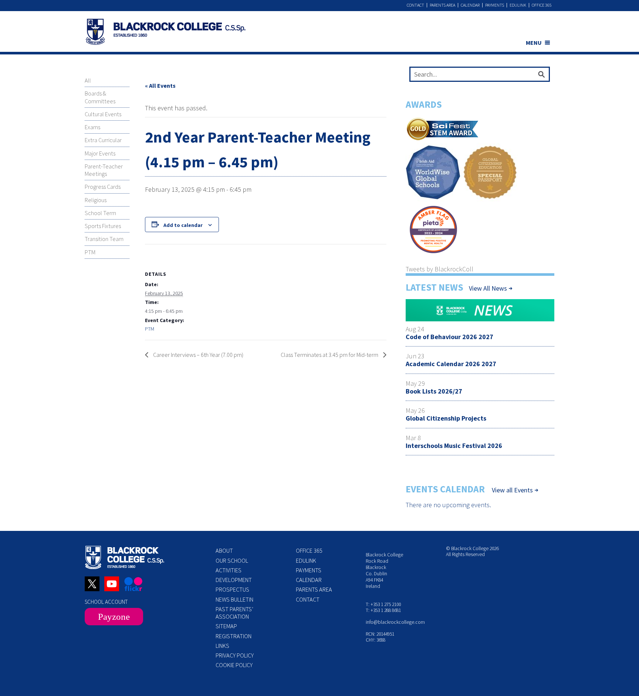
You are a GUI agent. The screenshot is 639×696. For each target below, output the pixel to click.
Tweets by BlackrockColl (439, 269)
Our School (232, 560)
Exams (92, 127)
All (88, 80)
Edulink (518, 5)
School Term (100, 213)
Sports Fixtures (103, 226)
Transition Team (104, 238)
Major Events (100, 153)
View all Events (512, 490)
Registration (233, 636)
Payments (494, 5)
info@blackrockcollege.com (395, 622)
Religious (95, 200)
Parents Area (442, 5)
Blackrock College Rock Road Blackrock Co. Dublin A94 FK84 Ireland (384, 570)
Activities (228, 570)
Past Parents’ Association (234, 612)
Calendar (470, 5)
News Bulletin (234, 599)
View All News (488, 288)
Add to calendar (183, 225)
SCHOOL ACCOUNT (106, 601)
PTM (90, 252)
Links (222, 645)
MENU (534, 42)
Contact (415, 5)
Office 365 (542, 5)
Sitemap (226, 626)
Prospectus (232, 589)
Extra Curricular (103, 140)
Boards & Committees (100, 97)
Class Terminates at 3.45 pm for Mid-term (330, 354)
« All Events (160, 85)
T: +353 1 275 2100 (383, 604)
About (224, 550)
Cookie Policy (234, 665)
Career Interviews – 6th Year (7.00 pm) (197, 354)
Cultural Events (103, 114)
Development (234, 579)
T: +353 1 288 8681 (383, 610)
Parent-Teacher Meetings (104, 170)
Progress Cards (103, 186)
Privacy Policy (235, 655)
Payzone (114, 617)
